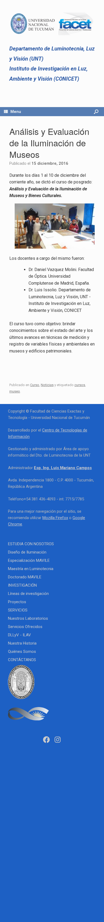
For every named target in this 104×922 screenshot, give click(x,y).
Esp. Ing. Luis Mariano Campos (63, 467)
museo (14, 391)
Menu (15, 111)
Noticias (47, 385)
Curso (34, 385)
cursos (79, 385)
